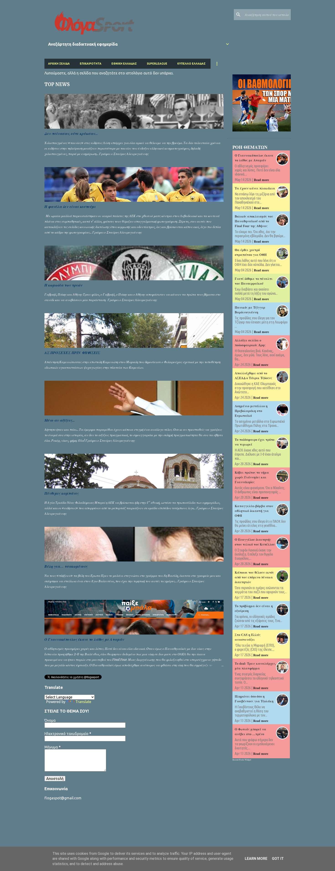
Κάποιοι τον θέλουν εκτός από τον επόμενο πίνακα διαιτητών (254, 577)
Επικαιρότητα (90, 63)
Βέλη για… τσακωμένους (66, 566)
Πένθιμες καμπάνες (61, 493)
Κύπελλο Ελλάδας (191, 63)
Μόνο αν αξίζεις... (59, 420)
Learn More (256, 858)
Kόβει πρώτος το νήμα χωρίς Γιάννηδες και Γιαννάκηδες (252, 477)
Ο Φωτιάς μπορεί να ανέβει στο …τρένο (250, 731)
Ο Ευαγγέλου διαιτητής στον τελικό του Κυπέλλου (255, 542)
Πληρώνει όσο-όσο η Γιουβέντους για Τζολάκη (254, 698)
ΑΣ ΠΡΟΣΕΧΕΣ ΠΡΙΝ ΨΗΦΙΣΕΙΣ (72, 352)
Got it (278, 858)
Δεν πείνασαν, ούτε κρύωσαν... (71, 133)
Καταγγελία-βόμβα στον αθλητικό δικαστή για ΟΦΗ (254, 511)
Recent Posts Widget (241, 759)
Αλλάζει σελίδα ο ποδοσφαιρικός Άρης (250, 342)
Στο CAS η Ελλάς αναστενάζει (247, 637)
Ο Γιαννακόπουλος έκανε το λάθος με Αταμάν (84, 639)
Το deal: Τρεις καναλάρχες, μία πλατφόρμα (255, 666)
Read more (261, 179)
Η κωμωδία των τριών (63, 285)
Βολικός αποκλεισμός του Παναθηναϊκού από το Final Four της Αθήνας (254, 221)
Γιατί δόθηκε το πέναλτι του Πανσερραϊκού (254, 281)
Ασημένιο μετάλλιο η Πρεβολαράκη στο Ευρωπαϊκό (251, 411)
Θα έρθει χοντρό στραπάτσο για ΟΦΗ (251, 252)
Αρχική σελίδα (59, 63)
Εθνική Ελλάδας (124, 63)
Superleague (157, 63)
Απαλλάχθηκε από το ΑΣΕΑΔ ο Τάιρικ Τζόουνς (253, 375)
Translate (83, 702)
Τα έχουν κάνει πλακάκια (255, 188)
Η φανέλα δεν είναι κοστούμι (70, 206)
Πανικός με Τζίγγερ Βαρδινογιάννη (250, 310)
